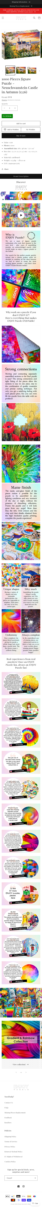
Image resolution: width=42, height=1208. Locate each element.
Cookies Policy (10, 1162)
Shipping (4, 100)
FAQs (6, 1108)
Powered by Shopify (26, 1204)
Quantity (5, 104)
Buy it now (21, 136)
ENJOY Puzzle (18, 1204)
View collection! (19, 1064)
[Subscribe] (34, 1178)
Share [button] (6, 169)
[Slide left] (2, 71)
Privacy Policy (9, 1147)
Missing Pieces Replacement (15, 1113)
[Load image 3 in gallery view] (31, 70)
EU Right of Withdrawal (13, 1157)
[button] (2, 17)
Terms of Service (10, 1141)
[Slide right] (39, 71)
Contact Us (8, 1103)
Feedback (8, 1118)
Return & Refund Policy (13, 1152)
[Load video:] (21, 215)
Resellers (7, 1123)
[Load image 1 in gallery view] (10, 70)
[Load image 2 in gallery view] (21, 70)
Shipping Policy (10, 1137)
